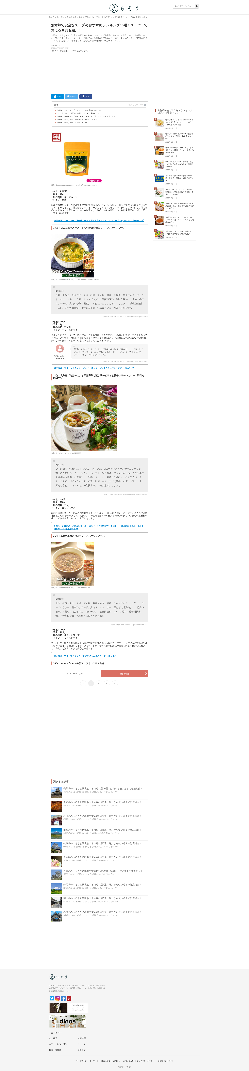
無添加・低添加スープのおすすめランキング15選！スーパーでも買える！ (86, 116)
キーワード (94, 1061)
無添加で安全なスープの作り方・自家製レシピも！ (77, 119)
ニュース (82, 1044)
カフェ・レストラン (58, 1044)
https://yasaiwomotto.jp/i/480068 (68, 453)
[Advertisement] (99, 72)
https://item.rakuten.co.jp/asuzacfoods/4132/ (72, 588)
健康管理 (82, 1038)
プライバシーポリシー (145, 1061)
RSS (171, 1061)
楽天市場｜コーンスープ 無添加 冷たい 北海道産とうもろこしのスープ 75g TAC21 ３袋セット (97, 220)
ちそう (51, 17)
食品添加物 (71, 17)
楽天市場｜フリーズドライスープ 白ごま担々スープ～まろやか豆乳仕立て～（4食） (92, 368)
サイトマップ (81, 1061)
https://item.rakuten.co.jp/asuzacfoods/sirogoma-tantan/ (77, 280)
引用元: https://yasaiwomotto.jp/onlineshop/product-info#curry (126, 494)
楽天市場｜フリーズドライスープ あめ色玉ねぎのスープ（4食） (83, 656)
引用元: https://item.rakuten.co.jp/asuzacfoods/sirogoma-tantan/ (125, 316)
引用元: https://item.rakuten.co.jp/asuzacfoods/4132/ (129, 625)
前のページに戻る (75, 673)
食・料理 (61, 17)
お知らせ (116, 1061)
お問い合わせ (128, 1061)
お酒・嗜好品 (55, 1050)
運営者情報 (105, 1061)
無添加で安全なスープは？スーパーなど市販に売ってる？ (80, 110)
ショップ (82, 1050)
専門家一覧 (161, 1061)
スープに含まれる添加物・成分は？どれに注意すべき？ (79, 113)
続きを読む (125, 673)
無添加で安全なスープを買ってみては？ (73, 122)
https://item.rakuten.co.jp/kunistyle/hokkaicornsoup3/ (76, 185)
